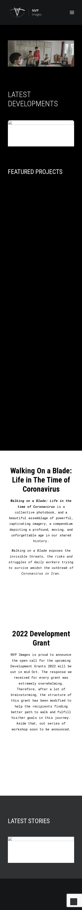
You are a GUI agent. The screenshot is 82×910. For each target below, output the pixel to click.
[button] (72, 12)
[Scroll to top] (73, 901)
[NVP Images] (25, 12)
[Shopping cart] (59, 12)
